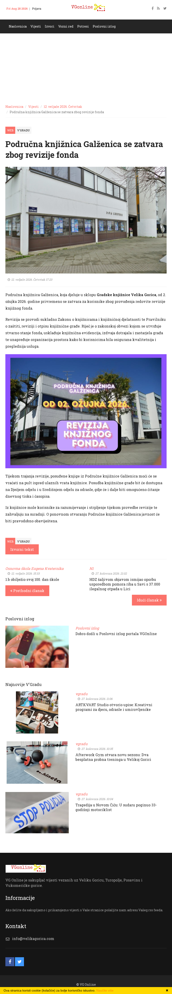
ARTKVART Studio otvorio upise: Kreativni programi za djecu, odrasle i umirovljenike (113, 707)
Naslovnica (14, 106)
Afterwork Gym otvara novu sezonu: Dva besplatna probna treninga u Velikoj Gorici (113, 757)
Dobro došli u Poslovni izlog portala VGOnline (116, 633)
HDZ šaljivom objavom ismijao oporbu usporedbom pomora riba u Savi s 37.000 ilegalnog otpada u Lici (124, 584)
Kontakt (14, 15)
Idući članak (148, 600)
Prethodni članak (28, 590)
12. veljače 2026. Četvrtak (63, 106)
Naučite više (105, 990)
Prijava (36, 8)
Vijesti (33, 106)
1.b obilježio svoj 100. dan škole (32, 579)
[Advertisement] (86, 67)
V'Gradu (23, 130)
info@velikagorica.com (33, 938)
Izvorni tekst (22, 549)
